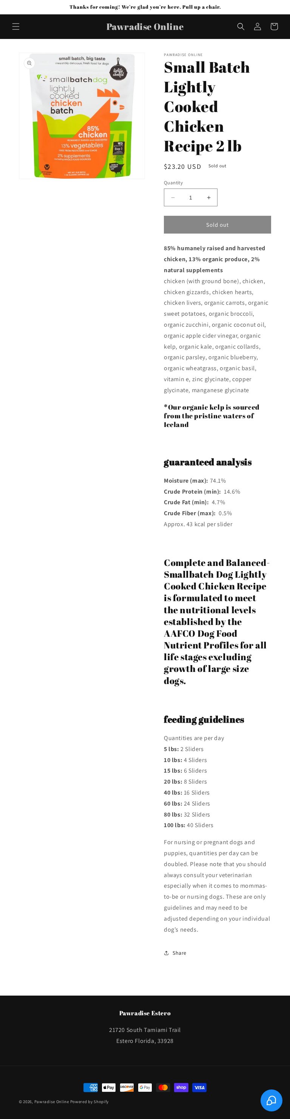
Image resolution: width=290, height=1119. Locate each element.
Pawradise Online (51, 1101)
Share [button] (180, 952)
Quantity (173, 182)
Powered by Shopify (89, 1101)
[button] (16, 26)
